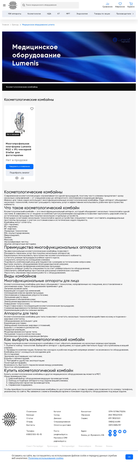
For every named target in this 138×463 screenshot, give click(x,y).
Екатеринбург (68, 446)
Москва (98, 446)
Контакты (30, 425)
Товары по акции (102, 14)
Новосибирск (85, 446)
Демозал (57, 418)
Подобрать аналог (19, 173)
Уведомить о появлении (19, 166)
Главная (9, 419)
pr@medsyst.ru (60, 441)
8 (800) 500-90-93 (34, 434)
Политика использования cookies (45, 458)
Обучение (85, 415)
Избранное (120, 5)
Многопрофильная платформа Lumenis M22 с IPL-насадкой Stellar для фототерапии (18, 150)
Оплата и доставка (62, 425)
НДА (49, 14)
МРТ (68, 14)
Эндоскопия (82, 14)
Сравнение (107, 5)
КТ (59, 14)
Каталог (57, 412)
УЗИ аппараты (14, 14)
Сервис (84, 418)
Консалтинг (86, 412)
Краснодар (52, 446)
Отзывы (29, 422)
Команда (30, 415)
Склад (56, 415)
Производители (123, 14)
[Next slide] (133, 14)
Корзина (131, 5)
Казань (109, 446)
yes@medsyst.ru (61, 434)
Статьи (29, 418)
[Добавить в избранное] (32, 108)
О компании (31, 412)
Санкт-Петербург (34, 446)
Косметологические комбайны (22, 87)
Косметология (34, 14)
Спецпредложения (62, 422)
